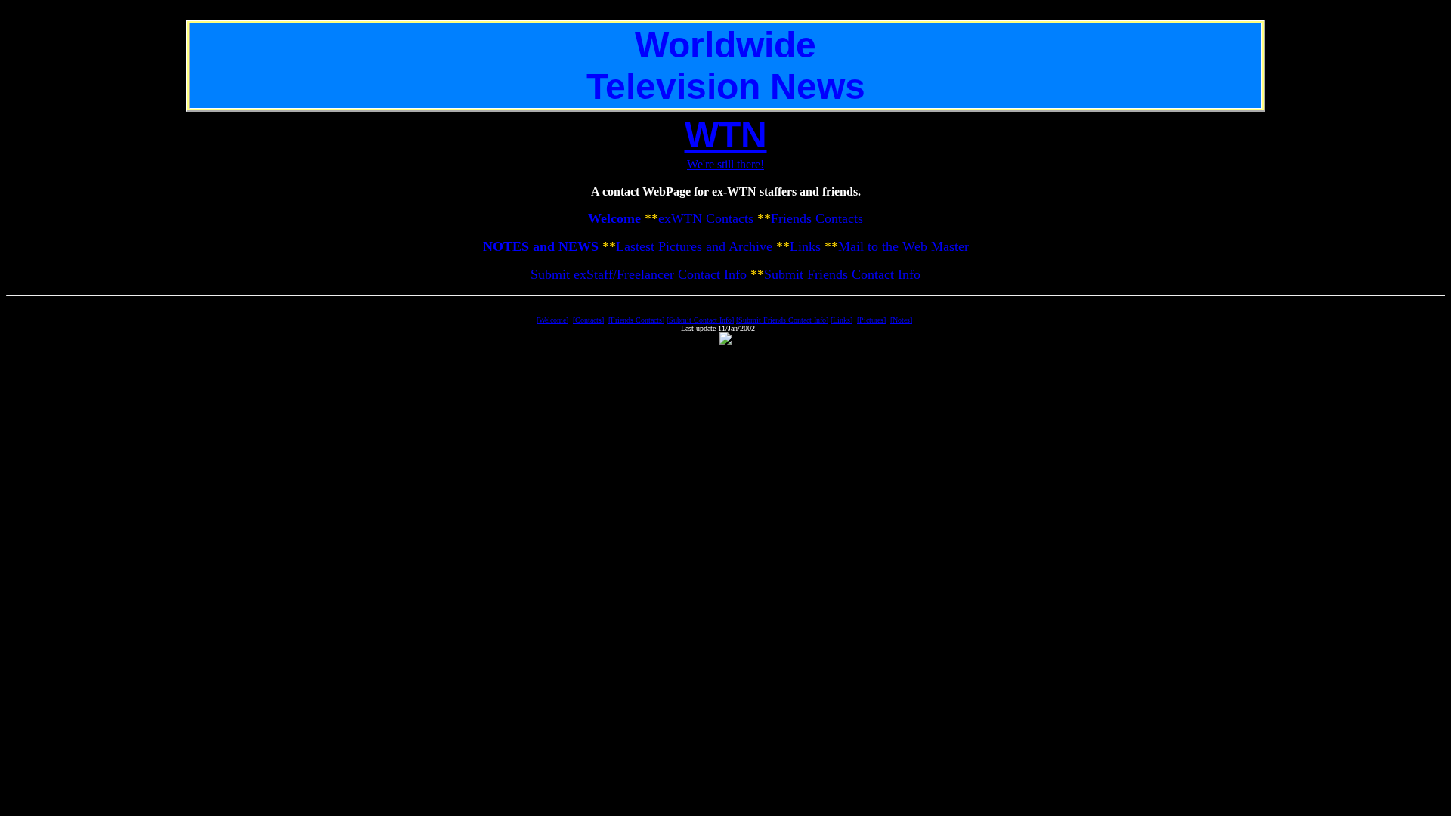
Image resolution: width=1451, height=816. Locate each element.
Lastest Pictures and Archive (694, 246)
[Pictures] (871, 320)
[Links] (841, 320)
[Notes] (901, 320)
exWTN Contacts (705, 218)
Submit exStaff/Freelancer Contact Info (639, 274)
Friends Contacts (817, 218)
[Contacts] (588, 320)
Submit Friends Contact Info (842, 274)
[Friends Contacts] (636, 320)
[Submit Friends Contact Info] (782, 320)
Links (805, 246)
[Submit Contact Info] (700, 320)
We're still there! (725, 164)
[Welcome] (552, 320)
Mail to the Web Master (903, 246)
